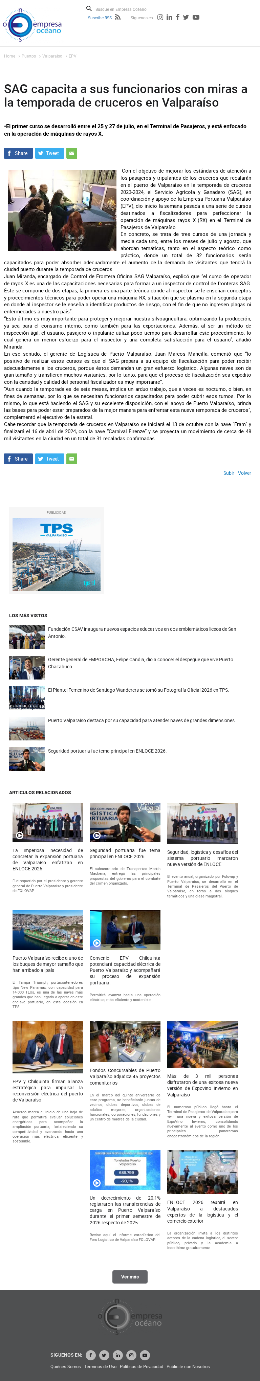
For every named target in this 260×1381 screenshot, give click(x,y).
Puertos (29, 56)
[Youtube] (196, 18)
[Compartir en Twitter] (49, 152)
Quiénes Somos (65, 1366)
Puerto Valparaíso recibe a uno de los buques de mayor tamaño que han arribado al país (48, 964)
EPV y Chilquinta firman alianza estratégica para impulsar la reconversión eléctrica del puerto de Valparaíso (48, 1090)
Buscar (89, 8)
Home (9, 56)
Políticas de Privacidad (141, 1366)
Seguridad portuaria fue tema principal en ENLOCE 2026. (107, 751)
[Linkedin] (169, 18)
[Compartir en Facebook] (18, 152)
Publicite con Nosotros (188, 1366)
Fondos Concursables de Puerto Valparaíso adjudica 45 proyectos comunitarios (125, 1076)
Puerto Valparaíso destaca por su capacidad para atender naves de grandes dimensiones (141, 720)
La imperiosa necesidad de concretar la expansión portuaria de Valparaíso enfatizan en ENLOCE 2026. (48, 859)
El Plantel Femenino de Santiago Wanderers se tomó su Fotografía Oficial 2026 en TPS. (138, 690)
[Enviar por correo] (71, 152)
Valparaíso (52, 56)
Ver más (130, 1276)
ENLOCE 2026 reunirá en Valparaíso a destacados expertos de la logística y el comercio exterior (202, 1211)
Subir (228, 473)
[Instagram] (160, 18)
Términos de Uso (100, 1366)
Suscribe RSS (100, 17)
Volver (244, 473)
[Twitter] (186, 18)
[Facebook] (177, 18)
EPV (73, 56)
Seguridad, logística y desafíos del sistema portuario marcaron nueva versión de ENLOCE (202, 858)
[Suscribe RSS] (118, 18)
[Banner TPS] (57, 554)
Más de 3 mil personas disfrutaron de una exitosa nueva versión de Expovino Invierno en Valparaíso (202, 1085)
